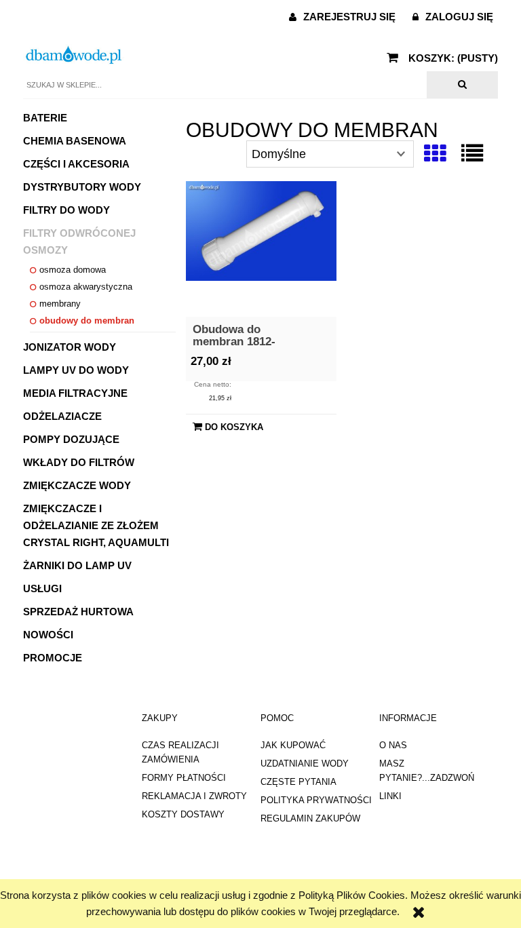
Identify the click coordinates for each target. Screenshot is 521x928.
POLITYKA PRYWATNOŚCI (316, 800)
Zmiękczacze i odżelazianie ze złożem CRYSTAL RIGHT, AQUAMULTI (96, 525)
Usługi (42, 588)
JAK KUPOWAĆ (293, 745)
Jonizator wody (69, 347)
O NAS (393, 745)
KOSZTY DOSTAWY (183, 814)
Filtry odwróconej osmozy (79, 241)
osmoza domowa (72, 270)
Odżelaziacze (62, 416)
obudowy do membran (86, 320)
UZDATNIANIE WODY (304, 763)
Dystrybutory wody (82, 187)
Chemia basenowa (74, 141)
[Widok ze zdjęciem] (435, 154)
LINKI (390, 796)
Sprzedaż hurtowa (78, 611)
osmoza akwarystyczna (85, 287)
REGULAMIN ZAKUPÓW (310, 818)
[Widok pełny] (472, 154)
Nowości (48, 634)
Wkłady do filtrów (78, 462)
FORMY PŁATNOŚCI (184, 778)
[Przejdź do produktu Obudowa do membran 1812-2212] (261, 249)
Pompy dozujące (71, 439)
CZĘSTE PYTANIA (298, 782)
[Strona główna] (74, 54)
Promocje (52, 657)
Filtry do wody (66, 210)
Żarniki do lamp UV (77, 565)
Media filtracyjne (75, 393)
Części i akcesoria (76, 164)
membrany (60, 303)
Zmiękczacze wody (77, 485)
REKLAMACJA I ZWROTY (194, 796)
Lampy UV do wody (76, 370)
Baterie (45, 117)
